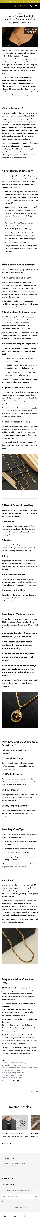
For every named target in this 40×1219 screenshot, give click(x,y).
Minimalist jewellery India (11, 1070)
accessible (29, 248)
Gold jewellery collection (11, 1067)
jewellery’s (30, 317)
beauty (34, 408)
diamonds (22, 1009)
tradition (12, 888)
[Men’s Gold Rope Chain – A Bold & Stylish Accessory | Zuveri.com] (20, 946)
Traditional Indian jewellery (12, 1075)
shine (32, 779)
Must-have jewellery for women (13, 1072)
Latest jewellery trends (29, 1067)
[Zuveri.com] (20, 5)
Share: (4, 1081)
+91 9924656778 (18, 1163)
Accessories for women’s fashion (13, 1062)
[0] (25, 1216)
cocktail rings (6, 566)
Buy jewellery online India (11, 1065)
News (20, 13)
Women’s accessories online (12, 1077)
